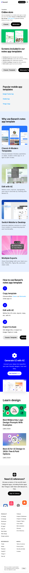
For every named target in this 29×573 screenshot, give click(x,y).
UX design (3, 519)
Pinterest (3, 549)
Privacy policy (20, 546)
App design (4, 531)
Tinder (2, 544)
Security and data (21, 549)
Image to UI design (21, 518)
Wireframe (3, 521)
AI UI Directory (20, 530)
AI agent (3, 526)
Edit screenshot (20, 526)
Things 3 (3, 553)
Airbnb (2, 546)
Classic (14, 296)
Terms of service (21, 544)
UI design (3, 516)
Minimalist (22, 296)
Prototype (3, 524)
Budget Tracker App (8, 94)
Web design (4, 533)
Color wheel (20, 523)
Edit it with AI (11, 18)
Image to (19, 521)
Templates (4, 9)
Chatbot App (6, 99)
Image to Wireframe (21, 516)
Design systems (5, 536)
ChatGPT (3, 551)
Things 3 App (6, 104)
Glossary (19, 528)
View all (3, 528)
